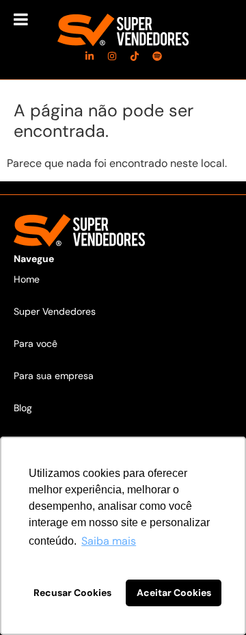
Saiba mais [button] (108, 541)
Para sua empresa (54, 376)
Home (27, 279)
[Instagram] (112, 56)
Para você (35, 343)
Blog (23, 408)
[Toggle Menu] (21, 19)
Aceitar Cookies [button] (174, 592)
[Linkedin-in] (89, 56)
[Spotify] (157, 56)
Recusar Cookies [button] (72, 592)
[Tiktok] (134, 56)
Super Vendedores (55, 311)
